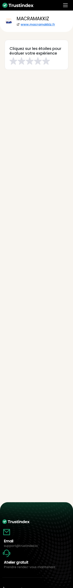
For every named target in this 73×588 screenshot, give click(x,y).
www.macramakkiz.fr (38, 24)
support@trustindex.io (21, 546)
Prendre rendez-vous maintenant (29, 567)
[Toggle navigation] (65, 5)
